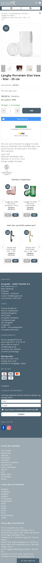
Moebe (4, 479)
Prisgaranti (5, 325)
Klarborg (4, 455)
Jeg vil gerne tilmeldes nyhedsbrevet (20, 409)
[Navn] (21, 401)
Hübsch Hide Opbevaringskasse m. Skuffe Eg (19, 542)
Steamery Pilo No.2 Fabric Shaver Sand (17, 554)
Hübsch (4, 469)
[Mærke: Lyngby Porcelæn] (6, 169)
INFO (8, 215)
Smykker (4, 496)
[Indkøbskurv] (39, 3)
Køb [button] (31, 111)
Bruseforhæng (7, 515)
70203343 (15, 293)
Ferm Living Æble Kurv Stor (12, 528)
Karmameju (6, 453)
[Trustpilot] (21, 127)
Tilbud (3, 518)
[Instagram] (9, 429)
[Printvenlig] (40, 13)
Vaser (3, 503)
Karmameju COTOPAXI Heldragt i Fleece (17, 530)
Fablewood (5, 458)
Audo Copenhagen (8, 467)
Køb (15, 215)
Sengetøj (5, 494)
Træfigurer (5, 491)
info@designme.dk (14, 296)
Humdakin (5, 460)
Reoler (3, 510)
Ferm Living (6, 450)
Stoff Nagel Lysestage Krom (13, 535)
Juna (3, 472)
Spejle (3, 506)
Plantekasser (6, 499)
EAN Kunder (6, 315)
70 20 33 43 (20, 342)
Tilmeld (21, 414)
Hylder (3, 508)
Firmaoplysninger (8, 320)
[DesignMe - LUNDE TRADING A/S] (8, 3)
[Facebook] (3, 429)
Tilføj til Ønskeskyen (22, 119)
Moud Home (6, 474)
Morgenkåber (6, 501)
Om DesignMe (7, 322)
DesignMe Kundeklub (9, 318)
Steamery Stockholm (9, 462)
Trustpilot (5, 386)
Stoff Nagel (6, 477)
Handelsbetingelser (9, 313)
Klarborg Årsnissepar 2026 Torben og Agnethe (20, 532)
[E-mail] (21, 405)
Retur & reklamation (9, 311)
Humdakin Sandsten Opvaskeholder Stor (17, 556)
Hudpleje (4, 489)
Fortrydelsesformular (10, 330)
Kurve (3, 513)
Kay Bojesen (6, 465)
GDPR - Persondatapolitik (11, 327)
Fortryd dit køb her (9, 308)
